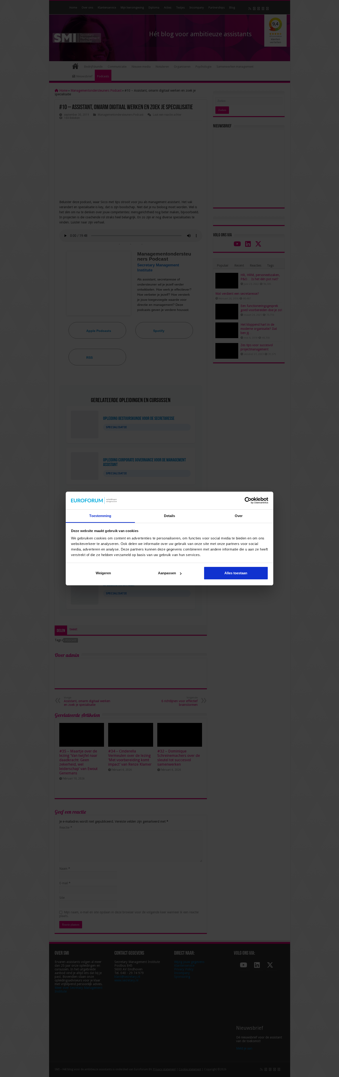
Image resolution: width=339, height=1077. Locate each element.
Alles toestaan (235, 573)
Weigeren (103, 573)
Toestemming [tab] (100, 516)
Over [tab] (239, 516)
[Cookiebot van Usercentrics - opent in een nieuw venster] (248, 500)
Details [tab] (169, 516)
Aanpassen (167, 573)
